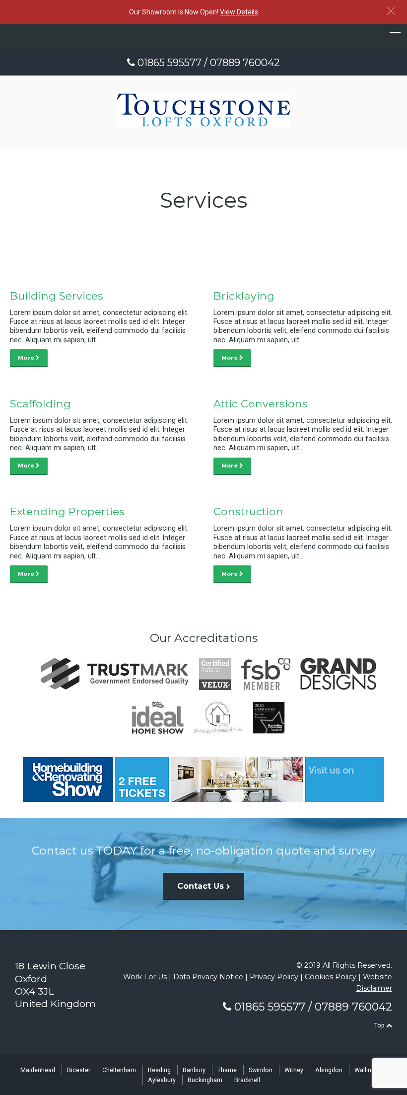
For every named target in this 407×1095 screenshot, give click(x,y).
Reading (159, 1070)
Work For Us (145, 976)
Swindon (260, 1070)
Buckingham (205, 1080)
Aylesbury (162, 1080)
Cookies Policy (330, 976)
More (27, 357)
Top (380, 1025)
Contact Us (201, 886)
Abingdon (328, 1070)
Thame (227, 1070)
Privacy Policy (274, 976)
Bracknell (247, 1080)
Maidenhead (37, 1070)
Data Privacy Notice (208, 976)
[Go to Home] (203, 124)
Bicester (78, 1070)
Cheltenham (119, 1070)
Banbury (194, 1070)
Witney (293, 1070)
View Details (239, 12)
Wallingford (370, 1070)
